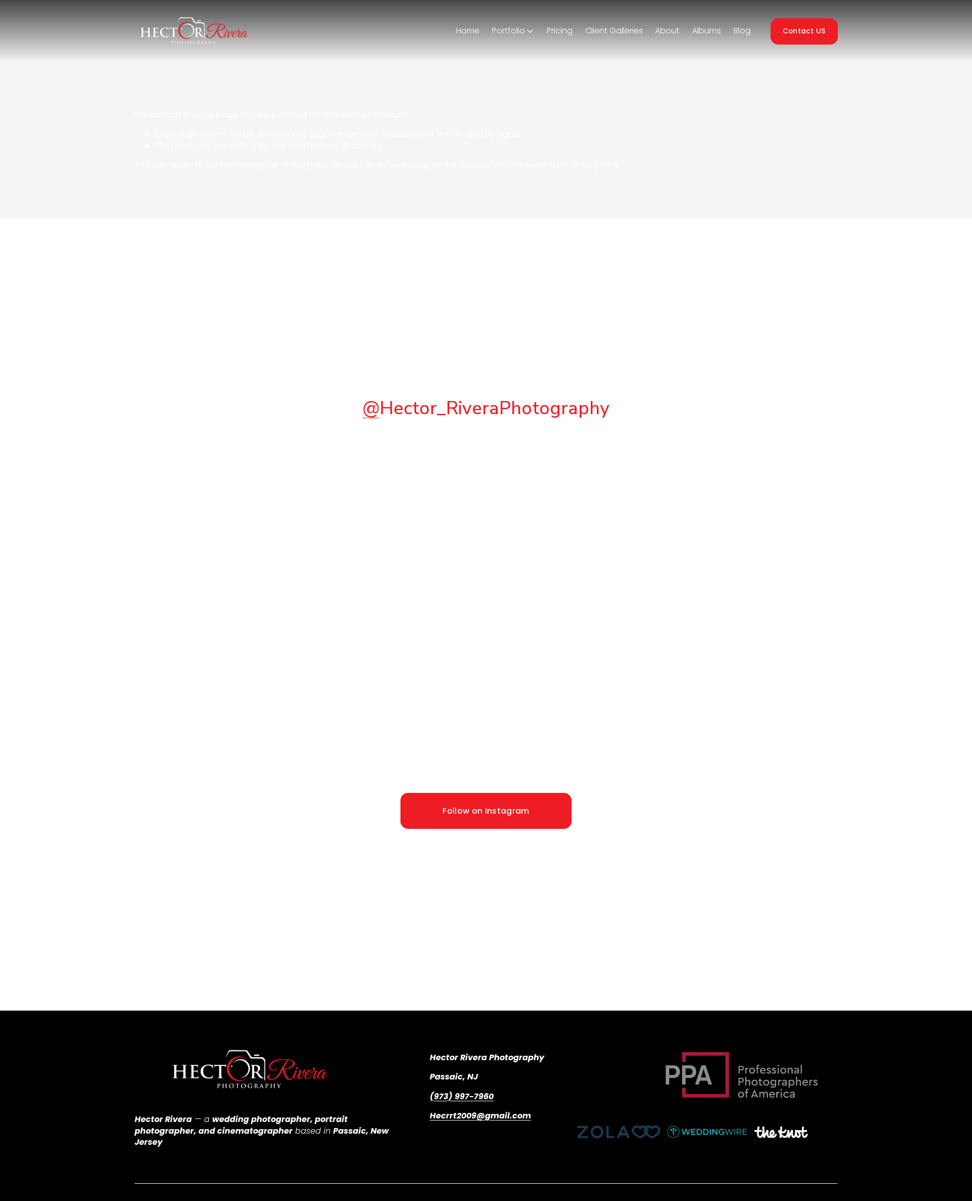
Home (467, 30)
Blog (742, 30)
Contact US (804, 31)
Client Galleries (614, 30)
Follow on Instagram (485, 811)
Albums (706, 30)
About (667, 30)
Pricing (560, 30)
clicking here (304, 165)
